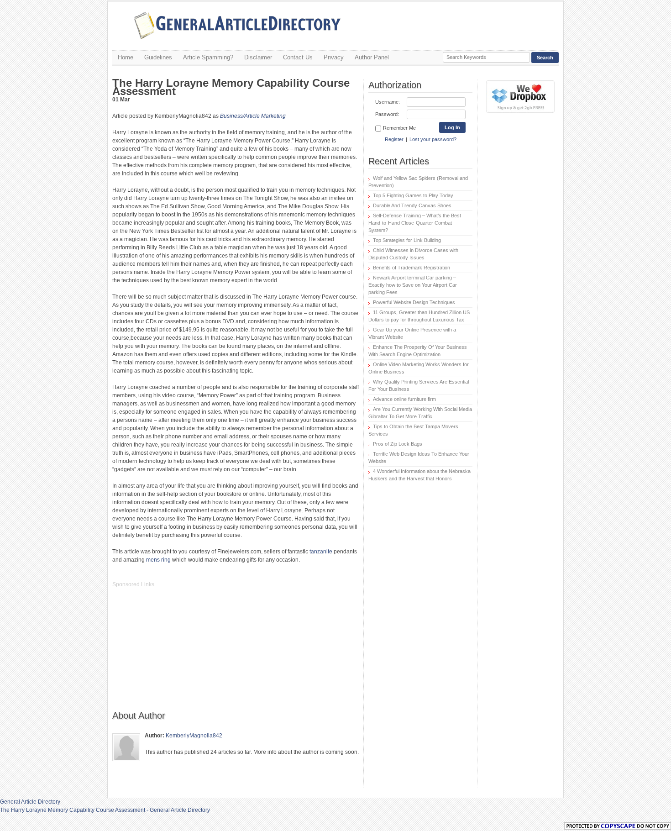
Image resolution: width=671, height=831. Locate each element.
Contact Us (298, 57)
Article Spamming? (208, 57)
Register (394, 139)
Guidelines (158, 57)
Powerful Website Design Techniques (414, 302)
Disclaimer (258, 57)
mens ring (158, 560)
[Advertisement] (180, 654)
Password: (387, 114)
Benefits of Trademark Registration (411, 267)
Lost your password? (432, 139)
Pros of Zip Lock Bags (397, 444)
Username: (387, 102)
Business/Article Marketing (253, 116)
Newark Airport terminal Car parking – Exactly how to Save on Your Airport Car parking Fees (412, 285)
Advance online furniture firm (404, 399)
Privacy (334, 57)
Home (125, 57)
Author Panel (372, 57)
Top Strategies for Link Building (407, 240)
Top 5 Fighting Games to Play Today (413, 195)
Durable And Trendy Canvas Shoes (412, 205)
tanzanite (320, 551)
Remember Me (399, 128)
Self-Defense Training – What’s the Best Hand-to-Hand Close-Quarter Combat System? (414, 223)
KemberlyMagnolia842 (194, 735)
